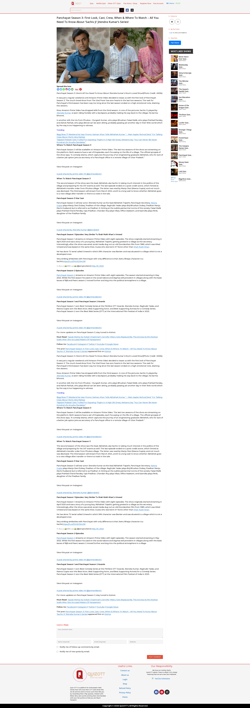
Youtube (101, 344)
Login (171, 32)
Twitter (91, 344)
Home (125, 697)
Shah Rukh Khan (141, 247)
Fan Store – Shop (130, 3)
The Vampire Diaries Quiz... (184, 147)
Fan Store (175, 43)
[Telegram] (69, 89)
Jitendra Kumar (64, 113)
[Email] (72, 89)
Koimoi (107, 351)
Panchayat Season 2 (66, 275)
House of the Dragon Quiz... (184, 106)
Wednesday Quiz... (183, 66)
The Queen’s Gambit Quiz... (184, 90)
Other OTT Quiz (114, 3)
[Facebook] (127, 10)
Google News (112, 344)
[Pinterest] (80, 89)
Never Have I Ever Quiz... (184, 58)
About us (125, 675)
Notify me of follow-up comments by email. (79, 647)
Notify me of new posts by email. (75, 652)
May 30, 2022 (98, 266)
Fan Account (158, 3)
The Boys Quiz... (185, 115)
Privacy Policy (125, 692)
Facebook (71, 344)
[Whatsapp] (63, 89)
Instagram (82, 344)
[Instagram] (132, 10)
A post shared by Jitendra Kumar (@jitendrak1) (78, 230)
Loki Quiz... (183, 171)
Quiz (91, 3)
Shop (125, 684)
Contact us (125, 670)
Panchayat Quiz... (185, 155)
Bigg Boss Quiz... (185, 179)
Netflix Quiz (101, 3)
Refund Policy (125, 688)
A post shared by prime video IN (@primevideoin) (79, 174)
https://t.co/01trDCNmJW (74, 261)
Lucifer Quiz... (184, 123)
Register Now (145, 3)
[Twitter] (61, 89)
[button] (92, 3)
